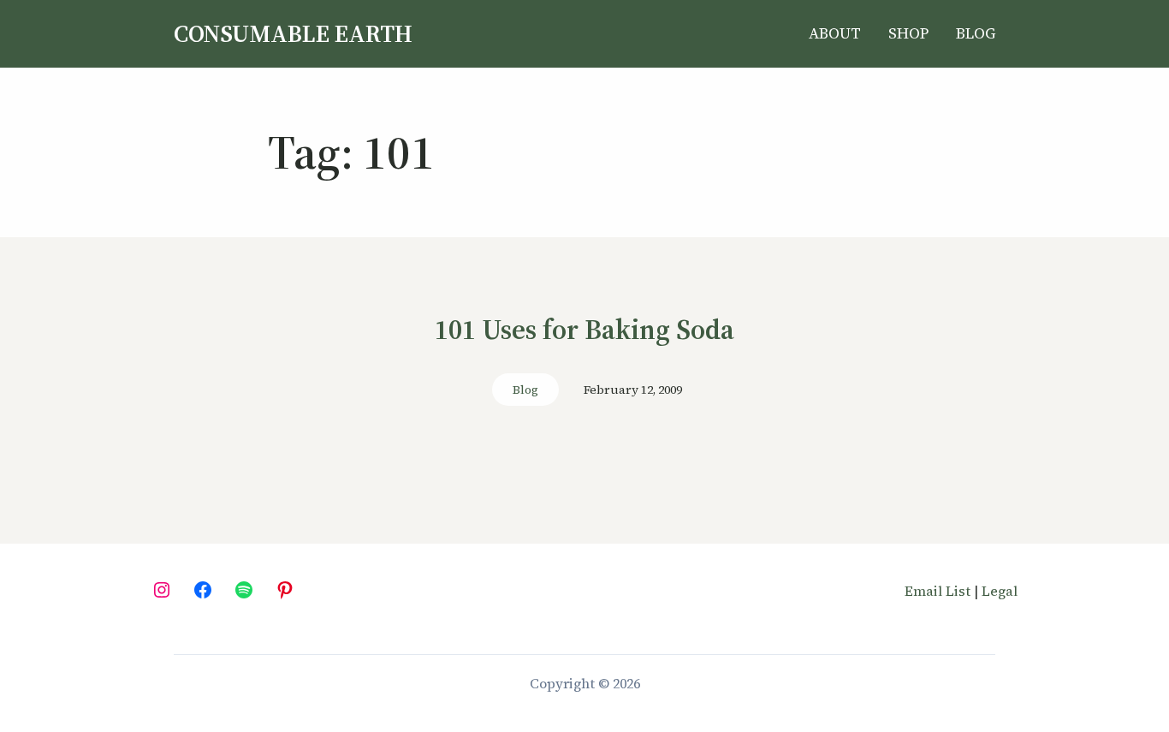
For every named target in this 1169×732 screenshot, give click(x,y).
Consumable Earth (293, 33)
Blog (525, 389)
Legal (1000, 590)
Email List (937, 590)
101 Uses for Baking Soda (584, 330)
